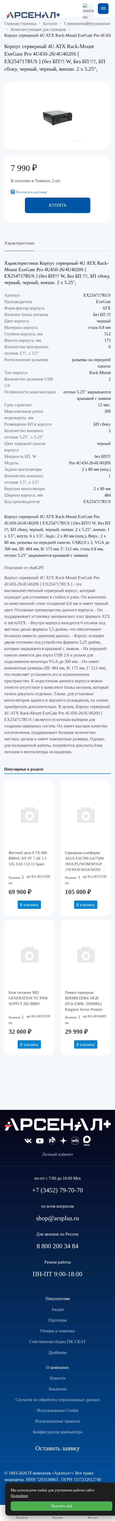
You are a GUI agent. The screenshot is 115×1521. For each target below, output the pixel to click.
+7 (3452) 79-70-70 (57, 1190)
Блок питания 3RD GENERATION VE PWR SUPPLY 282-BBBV (28, 998)
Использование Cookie (57, 1410)
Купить (57, 205)
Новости (58, 1378)
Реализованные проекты (57, 1421)
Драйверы (57, 1352)
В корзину (29, 904)
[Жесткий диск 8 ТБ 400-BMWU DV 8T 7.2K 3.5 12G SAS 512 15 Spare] (29, 814)
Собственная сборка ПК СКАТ (57, 1341)
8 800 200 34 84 (57, 1246)
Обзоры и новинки (57, 1331)
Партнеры (57, 1320)
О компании (57, 1367)
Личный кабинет (57, 1154)
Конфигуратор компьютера (57, 1432)
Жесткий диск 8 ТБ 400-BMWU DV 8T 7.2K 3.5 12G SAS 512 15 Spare (28, 858)
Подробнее (19, 1496)
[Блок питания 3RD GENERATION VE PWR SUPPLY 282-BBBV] (29, 954)
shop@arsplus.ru (57, 1218)
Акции (57, 1309)
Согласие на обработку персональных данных (58, 1399)
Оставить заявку (57, 1448)
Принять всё (61, 1506)
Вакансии (58, 1389)
